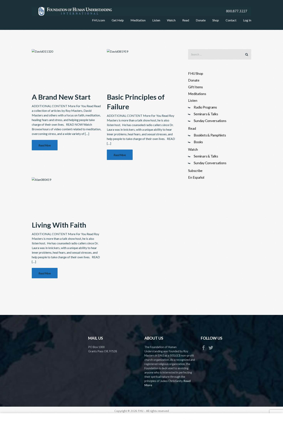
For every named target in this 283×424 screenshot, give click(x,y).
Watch (193, 149)
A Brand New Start (61, 97)
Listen (192, 100)
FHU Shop (195, 73)
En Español (196, 177)
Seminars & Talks (206, 114)
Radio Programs (205, 107)
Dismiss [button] (187, 418)
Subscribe (195, 170)
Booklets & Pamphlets (210, 135)
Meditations (197, 94)
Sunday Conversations (210, 121)
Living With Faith (59, 224)
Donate (193, 80)
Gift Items (195, 87)
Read (192, 128)
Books (198, 142)
